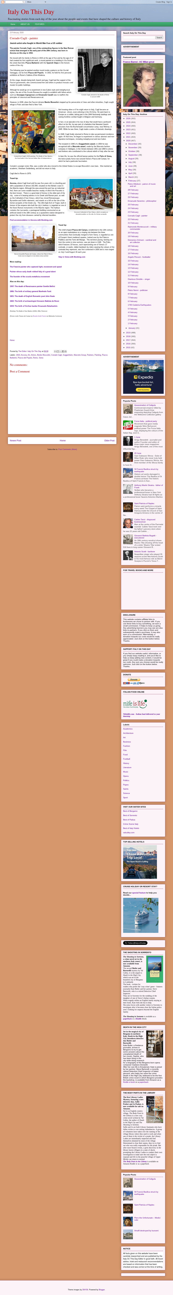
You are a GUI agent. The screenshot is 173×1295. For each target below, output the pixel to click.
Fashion (126, 746)
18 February (133, 246)
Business (127, 742)
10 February (133, 283)
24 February (133, 208)
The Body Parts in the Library (135, 1162)
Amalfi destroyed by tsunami (146, 1231)
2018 (128, 336)
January (132, 328)
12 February (133, 272)
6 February (132, 301)
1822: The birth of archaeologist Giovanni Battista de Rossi (34, 301)
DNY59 (85, 1290)
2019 (128, 333)
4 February (132, 312)
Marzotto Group (80, 355)
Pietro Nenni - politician (138, 290)
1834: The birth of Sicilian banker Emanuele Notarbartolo (33, 306)
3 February (132, 316)
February (132, 181)
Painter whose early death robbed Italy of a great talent (33, 272)
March (131, 177)
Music (125, 772)
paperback (127, 1019)
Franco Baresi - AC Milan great (138, 62)
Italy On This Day (31, 11)
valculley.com (128, 832)
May (130, 170)
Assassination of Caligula (145, 405)
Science (126, 793)
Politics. (126, 780)
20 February (133, 233)
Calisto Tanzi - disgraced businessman (144, 520)
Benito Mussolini (43, 355)
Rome (35, 358)
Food (125, 755)
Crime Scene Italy (130, 824)
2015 (128, 347)
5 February (132, 309)
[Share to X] (60, 351)
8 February (132, 294)
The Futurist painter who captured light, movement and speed (36, 267)
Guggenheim (68, 355)
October (132, 151)
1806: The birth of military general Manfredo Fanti (30, 291)
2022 (128, 133)
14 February (133, 264)
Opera (126, 776)
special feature (139, 893)
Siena (41, 358)
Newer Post (15, 440)
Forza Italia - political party (145, 421)
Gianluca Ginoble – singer (139, 279)
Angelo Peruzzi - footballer (139, 257)
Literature (127, 767)
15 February (133, 261)
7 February (132, 298)
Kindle (138, 1019)
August (131, 158)
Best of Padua (129, 820)
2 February (132, 320)
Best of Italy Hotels (131, 828)
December (133, 144)
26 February (133, 197)
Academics (127, 729)
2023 (128, 129)
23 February (133, 212)
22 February (133, 219)
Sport (125, 797)
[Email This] (55, 351)
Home (13, 24)
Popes (126, 785)
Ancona (24, 355)
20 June (137, 453)
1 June (137, 437)
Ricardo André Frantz (39, 316)
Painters (90, 355)
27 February (133, 193)
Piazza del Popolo (25, 358)
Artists (33, 355)
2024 (128, 126)
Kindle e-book (129, 1082)
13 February (133, 268)
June (130, 166)
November (133, 147)
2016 (128, 344)
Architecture (128, 733)
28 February (133, 190)
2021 (128, 137)
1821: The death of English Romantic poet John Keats (32, 296)
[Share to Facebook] (63, 351)
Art (29, 355)
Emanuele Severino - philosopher (142, 201)
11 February (133, 275)
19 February (133, 236)
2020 (128, 140)
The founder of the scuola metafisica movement (30, 277)
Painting (98, 355)
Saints (125, 789)
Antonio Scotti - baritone (144, 551)
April (130, 173)
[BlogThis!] (57, 351)
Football (126, 759)
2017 (128, 340)
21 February (133, 223)
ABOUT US (25, 24)
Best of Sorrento (130, 815)
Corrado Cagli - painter (137, 216)
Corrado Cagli (56, 355)
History (126, 763)
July (130, 162)
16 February (133, 253)
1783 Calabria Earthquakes (139, 305)
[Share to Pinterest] (65, 351)
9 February (132, 286)
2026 (128, 118)
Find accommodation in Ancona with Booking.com (31, 220)
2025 (128, 122)
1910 (18, 355)
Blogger (102, 1290)
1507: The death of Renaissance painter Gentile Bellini (32, 286)
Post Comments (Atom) (67, 449)
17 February (133, 250)
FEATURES (39, 24)
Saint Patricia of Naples (144, 503)
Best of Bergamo (130, 811)
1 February (132, 323)
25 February (133, 205)
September (133, 155)
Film (125, 750)
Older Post (109, 440)
